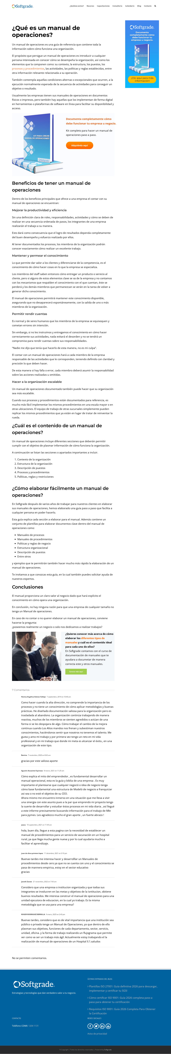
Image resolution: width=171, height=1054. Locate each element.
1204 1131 (33, 1025)
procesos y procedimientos (28, 68)
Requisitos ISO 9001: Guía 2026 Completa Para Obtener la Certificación (122, 1011)
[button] (155, 5)
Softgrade (108, 1050)
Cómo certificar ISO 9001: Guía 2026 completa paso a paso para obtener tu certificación (120, 1000)
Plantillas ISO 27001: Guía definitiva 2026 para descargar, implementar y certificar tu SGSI (123, 988)
